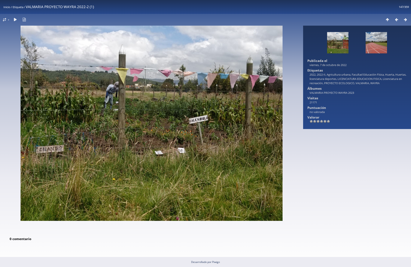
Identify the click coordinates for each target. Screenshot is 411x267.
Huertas (400, 74)
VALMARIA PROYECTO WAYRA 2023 (332, 93)
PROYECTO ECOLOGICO (339, 83)
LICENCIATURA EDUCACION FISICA (359, 79)
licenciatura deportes (323, 79)
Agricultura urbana (338, 74)
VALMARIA (362, 83)
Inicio (6, 7)
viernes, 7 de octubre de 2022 (328, 65)
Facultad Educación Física (368, 74)
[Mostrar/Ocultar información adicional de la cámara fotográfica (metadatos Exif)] (24, 19)
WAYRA (375, 83)
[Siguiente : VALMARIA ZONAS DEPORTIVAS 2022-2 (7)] (405, 19)
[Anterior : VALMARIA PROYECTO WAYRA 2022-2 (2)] (396, 19)
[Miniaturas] (387, 19)
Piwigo (216, 262)
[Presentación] (15, 19)
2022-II (321, 74)
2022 (313, 74)
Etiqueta (18, 7)
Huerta (389, 74)
